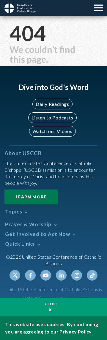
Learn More (31, 196)
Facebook (30, 275)
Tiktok (92, 275)
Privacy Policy (75, 331)
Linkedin (61, 275)
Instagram (76, 275)
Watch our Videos (52, 131)
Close (51, 304)
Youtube (45, 275)
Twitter (15, 275)
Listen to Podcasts (52, 117)
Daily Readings (52, 104)
